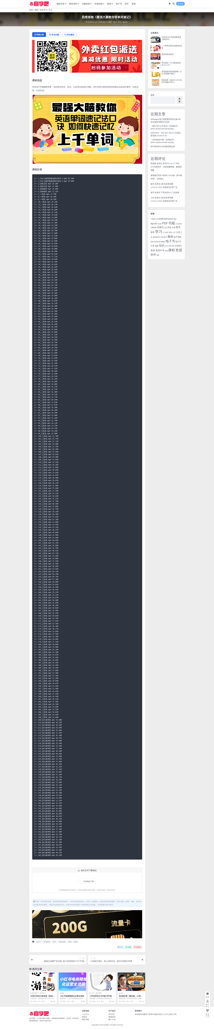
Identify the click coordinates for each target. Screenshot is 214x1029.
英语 (69, 942)
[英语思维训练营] (155, 56)
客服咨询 (111, 1017)
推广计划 (111, 1019)
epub (154, 223)
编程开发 (61, 3)
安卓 (170, 232)
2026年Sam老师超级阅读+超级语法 (171, 38)
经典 (169, 246)
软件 (127, 3)
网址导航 (85, 1019)
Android (162, 218)
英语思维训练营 (167, 54)
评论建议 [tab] (70, 34)
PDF (165, 223)
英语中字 (160, 250)
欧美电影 (162, 241)
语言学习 (43, 10)
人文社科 (178, 224)
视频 (166, 251)
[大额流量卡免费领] (87, 925)
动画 (165, 227)
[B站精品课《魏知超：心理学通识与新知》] (131, 981)
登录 (181, 4)
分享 (121, 947)
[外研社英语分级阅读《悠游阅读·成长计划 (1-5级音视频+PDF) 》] (43, 981)
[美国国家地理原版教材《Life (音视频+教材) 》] (155, 74)
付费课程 (154, 227)
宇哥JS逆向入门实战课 (170, 192)
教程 (170, 236)
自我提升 (178, 246)
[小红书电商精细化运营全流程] (72, 981)
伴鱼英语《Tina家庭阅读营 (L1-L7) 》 (171, 64)
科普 (166, 246)
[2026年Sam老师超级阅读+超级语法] (155, 39)
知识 (161, 245)
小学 (92, 993)
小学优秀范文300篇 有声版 (100, 996)
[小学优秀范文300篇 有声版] (102, 981)
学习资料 (165, 232)
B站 (175, 219)
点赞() (138, 947)
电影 (157, 245)
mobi (159, 223)
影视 (134, 3)
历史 (169, 227)
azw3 (170, 218)
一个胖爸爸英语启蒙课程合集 (171, 46)
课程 (36, 10)
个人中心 (85, 1014)
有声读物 (177, 237)
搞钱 (109, 3)
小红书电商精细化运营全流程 (72, 996)
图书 (178, 227)
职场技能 (98, 3)
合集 (173, 227)
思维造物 (62, 942)
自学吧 (106, 1025)
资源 (178, 250)
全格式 (160, 227)
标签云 (84, 1017)
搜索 (152, 95)
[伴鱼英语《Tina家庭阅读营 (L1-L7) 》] (155, 65)
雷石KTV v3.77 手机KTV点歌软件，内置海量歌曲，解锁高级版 (166, 166)
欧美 (152, 242)
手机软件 (164, 237)
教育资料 (73, 3)
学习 (54, 942)
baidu (39, 942)
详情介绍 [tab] (40, 34)
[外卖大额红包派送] (87, 57)
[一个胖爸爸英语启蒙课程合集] (155, 48)
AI (157, 219)
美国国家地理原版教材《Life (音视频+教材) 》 (171, 72)
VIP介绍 (111, 1014)
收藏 (129, 947)
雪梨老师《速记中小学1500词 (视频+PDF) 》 (171, 81)
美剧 (173, 246)
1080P (153, 219)
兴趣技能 (86, 3)
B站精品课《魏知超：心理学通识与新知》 (130, 997)
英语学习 (43, 993)
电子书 (119, 3)
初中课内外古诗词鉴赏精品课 (163, 146)
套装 (153, 232)
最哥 (152, 184)
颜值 (158, 255)
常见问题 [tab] (55, 34)
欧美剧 (156, 242)
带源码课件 (156, 237)
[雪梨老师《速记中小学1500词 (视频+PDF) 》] (155, 82)
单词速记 (47, 942)
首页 (31, 10)
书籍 (171, 223)
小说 (178, 232)
